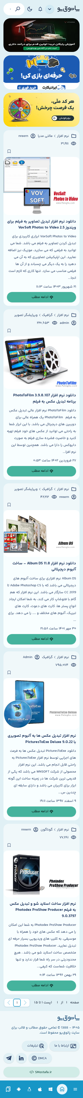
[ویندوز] (50, 1089)
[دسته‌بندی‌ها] (49, 9)
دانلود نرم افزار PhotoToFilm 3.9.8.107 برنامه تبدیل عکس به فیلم (44, 398)
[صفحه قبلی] (25, 1003)
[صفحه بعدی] (8, 1003)
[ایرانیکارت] (41, 72)
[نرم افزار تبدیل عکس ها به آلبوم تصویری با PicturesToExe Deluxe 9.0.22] (41, 703)
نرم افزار (63, 136)
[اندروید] (18, 1089)
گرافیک (47, 315)
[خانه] (62, 1089)
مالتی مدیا (45, 136)
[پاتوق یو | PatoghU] (68, 9)
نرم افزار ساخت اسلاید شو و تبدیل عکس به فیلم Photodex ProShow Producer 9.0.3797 (43, 910)
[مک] (40, 1089)
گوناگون (47, 829)
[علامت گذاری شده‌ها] (8, 1089)
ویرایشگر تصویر (26, 315)
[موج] (41, 35)
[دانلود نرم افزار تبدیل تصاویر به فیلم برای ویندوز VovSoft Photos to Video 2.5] (41, 186)
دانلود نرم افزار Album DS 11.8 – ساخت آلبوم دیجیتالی (44, 566)
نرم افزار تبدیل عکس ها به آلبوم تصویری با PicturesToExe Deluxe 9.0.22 (42, 739)
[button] (17, 1003)
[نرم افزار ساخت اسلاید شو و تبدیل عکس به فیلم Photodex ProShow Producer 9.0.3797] (41, 874)
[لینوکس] (29, 1089)
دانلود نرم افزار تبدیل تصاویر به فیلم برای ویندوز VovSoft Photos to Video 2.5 (41, 225)
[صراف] (41, 110)
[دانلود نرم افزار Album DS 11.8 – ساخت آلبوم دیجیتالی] (41, 533)
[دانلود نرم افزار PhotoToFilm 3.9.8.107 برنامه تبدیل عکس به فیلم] (41, 362)
